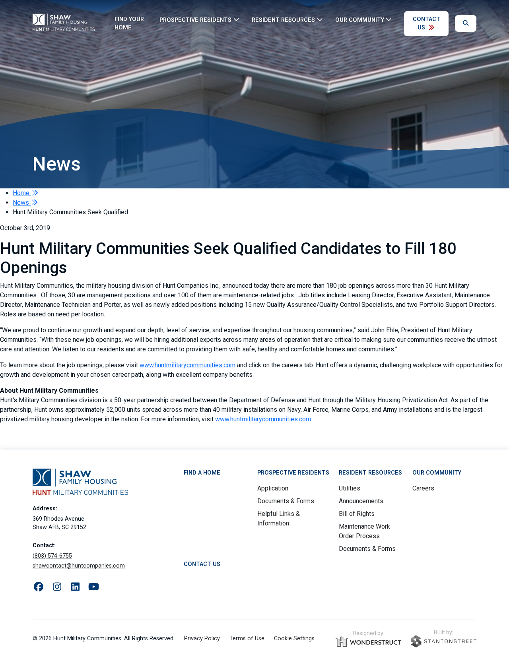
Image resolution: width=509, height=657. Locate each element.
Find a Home (202, 472)
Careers (423, 488)
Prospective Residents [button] (195, 19)
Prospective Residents (293, 472)
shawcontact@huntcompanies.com (79, 565)
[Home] (69, 23)
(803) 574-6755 (52, 555)
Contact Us (426, 23)
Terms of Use (246, 638)
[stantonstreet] (443, 641)
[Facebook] (39, 587)
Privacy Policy (202, 638)
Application (272, 488)
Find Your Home (129, 23)
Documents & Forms (285, 501)
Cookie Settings (294, 638)
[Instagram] (57, 587)
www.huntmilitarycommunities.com (187, 365)
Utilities (349, 488)
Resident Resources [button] (283, 19)
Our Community (436, 472)
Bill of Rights (357, 513)
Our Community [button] (359, 19)
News (22, 202)
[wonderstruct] (368, 641)
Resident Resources (370, 472)
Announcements (361, 501)
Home (22, 193)
